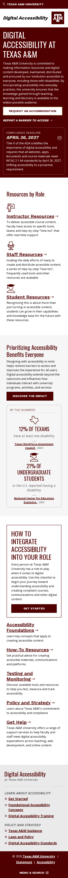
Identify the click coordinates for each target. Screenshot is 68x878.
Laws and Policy (21, 837)
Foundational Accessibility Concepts (29, 807)
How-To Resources (28, 649)
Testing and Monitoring (20, 676)
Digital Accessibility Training (31, 816)
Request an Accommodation (32, 111)
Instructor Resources (30, 216)
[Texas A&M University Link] (58, 18)
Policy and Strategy (29, 702)
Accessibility (46, 862)
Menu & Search (32, 872)
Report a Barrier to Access (26, 120)
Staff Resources (25, 254)
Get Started (34, 608)
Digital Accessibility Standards (32, 843)
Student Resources (28, 297)
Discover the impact (30, 396)
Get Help (17, 722)
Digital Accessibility (25, 18)
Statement (24, 862)
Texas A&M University (25, 4)
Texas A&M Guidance (25, 831)
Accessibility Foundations (20, 627)
